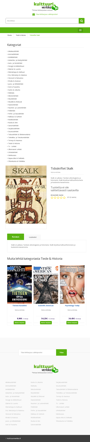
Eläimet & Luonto (14, 69)
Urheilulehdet (13, 152)
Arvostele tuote (57, 195)
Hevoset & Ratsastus (15, 78)
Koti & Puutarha (14, 87)
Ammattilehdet (13, 54)
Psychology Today (72, 306)
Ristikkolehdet (13, 120)
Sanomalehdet (13, 126)
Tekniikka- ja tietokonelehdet (18, 137)
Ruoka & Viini (13, 123)
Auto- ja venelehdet (15, 63)
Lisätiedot (33, 237)
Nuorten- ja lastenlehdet (17, 108)
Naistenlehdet (13, 105)
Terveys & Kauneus (15, 140)
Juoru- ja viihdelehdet (15, 84)
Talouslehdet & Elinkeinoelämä (19, 134)
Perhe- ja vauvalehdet (16, 114)
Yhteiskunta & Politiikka (16, 161)
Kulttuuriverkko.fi (14, 438)
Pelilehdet (11, 111)
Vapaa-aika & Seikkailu (16, 158)
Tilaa (61, 352)
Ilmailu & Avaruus (14, 81)
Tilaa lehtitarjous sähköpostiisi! (47, 14)
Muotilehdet (12, 99)
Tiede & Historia (14, 143)
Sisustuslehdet (13, 131)
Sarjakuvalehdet (14, 128)
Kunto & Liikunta (14, 90)
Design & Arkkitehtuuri (16, 66)
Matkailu (11, 93)
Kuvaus (15, 236)
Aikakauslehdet (13, 51)
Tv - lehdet (12, 146)
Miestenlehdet (13, 96)
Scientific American (46, 306)
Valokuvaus (12, 155)
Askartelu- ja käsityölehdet (17, 60)
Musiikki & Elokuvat (15, 102)
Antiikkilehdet (13, 57)
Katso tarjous (19, 323)
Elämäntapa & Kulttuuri (16, 72)
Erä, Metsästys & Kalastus (17, 75)
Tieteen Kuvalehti (20, 306)
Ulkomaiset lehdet (15, 149)
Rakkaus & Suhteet (15, 117)
